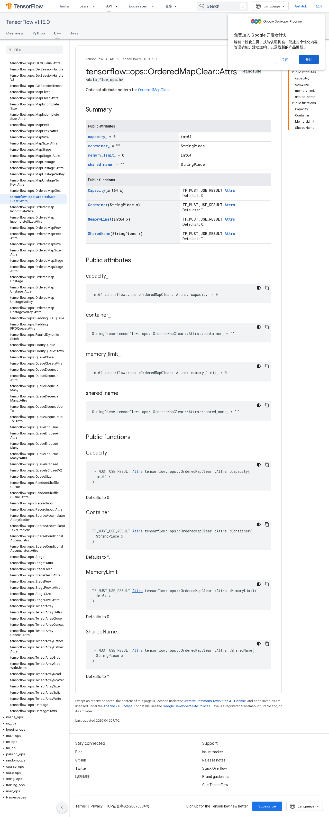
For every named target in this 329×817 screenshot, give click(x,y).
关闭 (285, 59)
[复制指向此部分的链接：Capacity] (112, 453)
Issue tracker (212, 752)
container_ (99, 145)
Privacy (97, 806)
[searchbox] (34, 50)
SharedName (99, 233)
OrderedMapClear (154, 89)
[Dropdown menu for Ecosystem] (154, 6)
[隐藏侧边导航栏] (62, 808)
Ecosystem (138, 6)
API (109, 6)
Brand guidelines (215, 777)
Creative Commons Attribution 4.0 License (215, 701)
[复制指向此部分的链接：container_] (116, 315)
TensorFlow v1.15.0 (28, 22)
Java (74, 33)
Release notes (213, 760)
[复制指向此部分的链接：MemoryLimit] (122, 572)
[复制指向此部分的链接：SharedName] (122, 632)
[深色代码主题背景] (259, 288)
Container (98, 204)
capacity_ (97, 136)
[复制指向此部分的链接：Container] (114, 513)
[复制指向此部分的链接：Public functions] (136, 437)
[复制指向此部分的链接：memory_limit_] (126, 354)
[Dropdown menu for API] (118, 6)
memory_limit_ (102, 155)
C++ (57, 33)
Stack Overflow (214, 768)
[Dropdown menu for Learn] (95, 6)
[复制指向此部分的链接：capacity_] (113, 276)
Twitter (81, 768)
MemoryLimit (100, 219)
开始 (309, 59)
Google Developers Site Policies (186, 706)
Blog (79, 752)
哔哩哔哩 (82, 777)
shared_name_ (101, 164)
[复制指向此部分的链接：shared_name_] (126, 394)
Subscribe (267, 806)
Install (65, 6)
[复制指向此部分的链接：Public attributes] (136, 261)
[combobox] (222, 6)
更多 (168, 6)
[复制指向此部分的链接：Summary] (117, 110)
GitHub (301, 6)
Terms (80, 806)
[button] (33, 717)
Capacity (96, 190)
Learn (84, 6)
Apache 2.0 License (117, 706)
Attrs (230, 190)
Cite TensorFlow (215, 785)
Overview (14, 33)
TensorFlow (94, 59)
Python (39, 33)
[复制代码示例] (267, 288)
